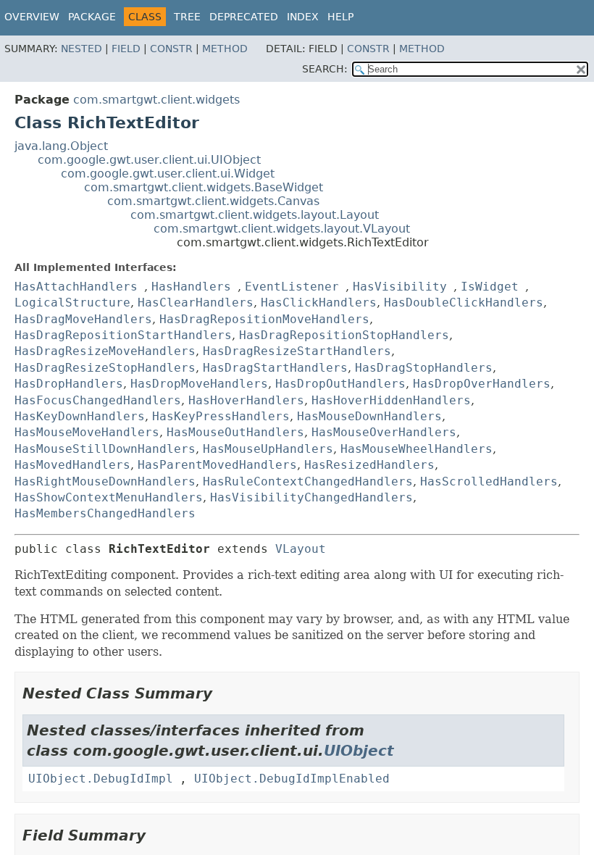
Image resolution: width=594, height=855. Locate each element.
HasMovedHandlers (72, 465)
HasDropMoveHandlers (199, 384)
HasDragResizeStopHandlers (105, 368)
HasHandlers (191, 286)
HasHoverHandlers (246, 400)
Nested (81, 48)
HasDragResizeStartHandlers (297, 351)
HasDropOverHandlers (482, 384)
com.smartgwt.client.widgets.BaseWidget (203, 187)
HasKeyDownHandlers (79, 416)
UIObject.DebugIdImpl (100, 778)
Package (92, 16)
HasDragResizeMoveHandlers (105, 351)
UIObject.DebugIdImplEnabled (292, 778)
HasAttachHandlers (76, 286)
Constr (171, 48)
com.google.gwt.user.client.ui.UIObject (149, 160)
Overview (31, 16)
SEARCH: (325, 69)
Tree (187, 16)
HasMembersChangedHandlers (105, 513)
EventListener (292, 286)
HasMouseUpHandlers (268, 449)
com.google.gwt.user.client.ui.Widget (168, 173)
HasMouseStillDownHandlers (105, 449)
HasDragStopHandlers (424, 368)
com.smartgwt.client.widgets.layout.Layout (254, 215)
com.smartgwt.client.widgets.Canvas (213, 201)
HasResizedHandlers (369, 465)
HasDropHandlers (68, 384)
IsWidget (490, 286)
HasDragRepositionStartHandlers (123, 335)
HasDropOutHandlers (340, 384)
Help (340, 16)
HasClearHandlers (196, 302)
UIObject (359, 750)
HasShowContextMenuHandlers (108, 497)
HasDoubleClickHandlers (463, 302)
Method (225, 48)
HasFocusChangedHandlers (97, 400)
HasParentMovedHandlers (217, 465)
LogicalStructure (72, 302)
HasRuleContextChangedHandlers (308, 481)
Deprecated (243, 16)
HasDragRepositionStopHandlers (344, 335)
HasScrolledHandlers (489, 481)
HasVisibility (400, 286)
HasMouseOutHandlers (235, 432)
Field (126, 48)
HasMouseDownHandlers (369, 416)
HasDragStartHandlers (275, 368)
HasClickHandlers (319, 302)
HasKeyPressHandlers (221, 416)
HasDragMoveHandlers (83, 319)
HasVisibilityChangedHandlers (311, 497)
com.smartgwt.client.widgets (156, 100)
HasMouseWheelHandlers (416, 449)
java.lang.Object (61, 146)
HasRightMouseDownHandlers (105, 481)
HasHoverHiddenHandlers (391, 400)
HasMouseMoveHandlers (86, 432)
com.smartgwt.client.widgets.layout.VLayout (282, 228)
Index (303, 16)
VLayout (300, 549)
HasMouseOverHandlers (383, 432)
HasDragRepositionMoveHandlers (264, 319)
